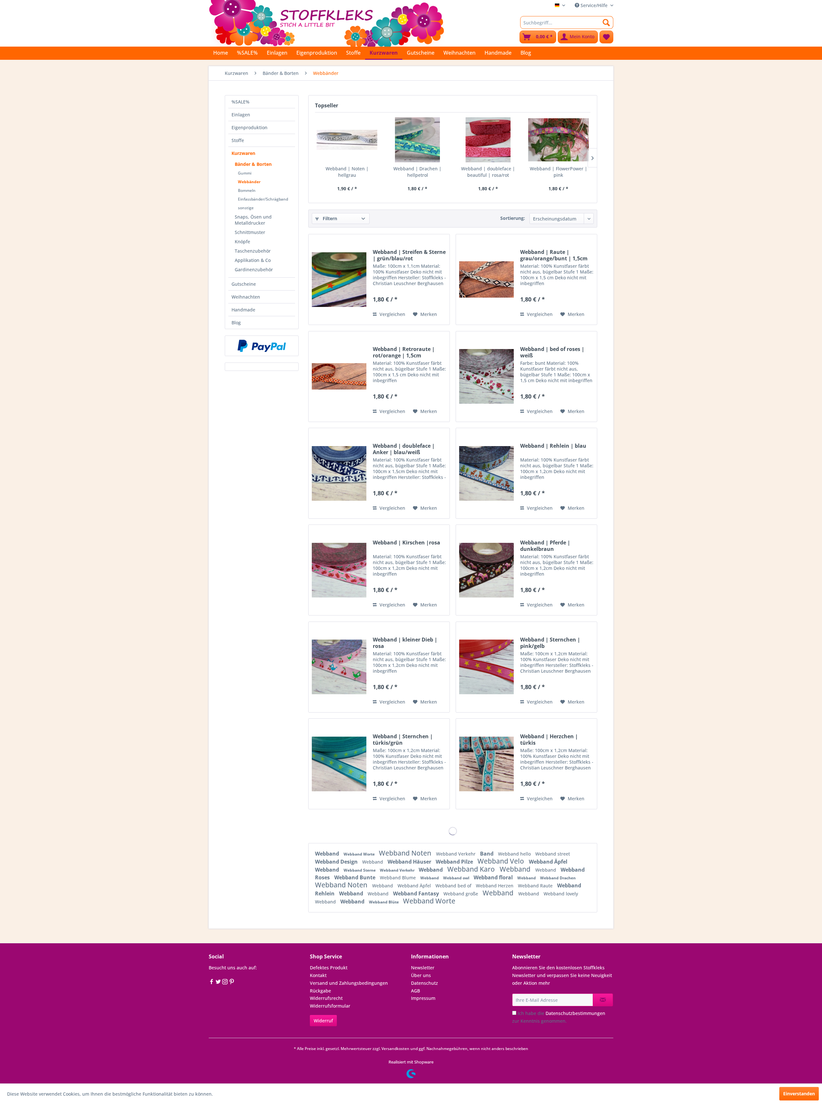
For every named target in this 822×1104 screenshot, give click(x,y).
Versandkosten (395, 1048)
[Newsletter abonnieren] (603, 999)
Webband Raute (536, 886)
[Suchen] (606, 22)
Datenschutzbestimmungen (575, 1013)
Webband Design (337, 861)
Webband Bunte (355, 877)
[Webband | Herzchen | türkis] (486, 764)
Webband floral (494, 877)
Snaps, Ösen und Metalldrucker (253, 220)
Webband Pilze (455, 861)
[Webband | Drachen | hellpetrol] (417, 139)
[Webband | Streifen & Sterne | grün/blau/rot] (339, 279)
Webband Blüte (384, 902)
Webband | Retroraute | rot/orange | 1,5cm (404, 352)
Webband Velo (501, 861)
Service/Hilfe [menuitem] (594, 5)
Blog (236, 322)
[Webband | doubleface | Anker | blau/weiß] (339, 473)
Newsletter (422, 968)
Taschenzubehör (253, 251)
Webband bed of (454, 886)
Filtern (329, 218)
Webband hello (515, 854)
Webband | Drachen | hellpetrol (417, 172)
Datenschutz (424, 983)
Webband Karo (471, 869)
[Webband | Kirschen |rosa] (339, 570)
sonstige (246, 208)
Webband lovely (561, 894)
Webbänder (249, 181)
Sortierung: (512, 218)
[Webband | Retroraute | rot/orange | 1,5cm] (339, 376)
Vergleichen (391, 314)
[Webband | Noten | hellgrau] (347, 139)
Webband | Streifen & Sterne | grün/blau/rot (409, 255)
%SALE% (240, 102)
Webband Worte (360, 854)
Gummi (244, 173)
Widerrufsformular (330, 1006)
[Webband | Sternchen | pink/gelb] (486, 667)
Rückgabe (320, 991)
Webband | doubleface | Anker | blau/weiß (404, 449)
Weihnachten (246, 297)
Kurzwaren (243, 153)
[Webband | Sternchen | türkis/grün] (339, 764)
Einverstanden (799, 1094)
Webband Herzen (495, 886)
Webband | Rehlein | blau (553, 446)
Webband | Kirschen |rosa (406, 542)
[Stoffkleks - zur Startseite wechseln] (326, 22)
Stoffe (238, 140)
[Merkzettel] (606, 37)
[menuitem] (566, 22)
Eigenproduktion (249, 127)
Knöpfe (242, 241)
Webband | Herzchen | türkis (549, 739)
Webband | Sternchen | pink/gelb (550, 642)
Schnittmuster (250, 232)
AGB (415, 991)
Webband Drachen (558, 878)
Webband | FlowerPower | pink (558, 172)
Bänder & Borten (253, 164)
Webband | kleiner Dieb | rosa (405, 642)
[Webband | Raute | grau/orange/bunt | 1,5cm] (486, 279)
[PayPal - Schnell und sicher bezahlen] (261, 346)
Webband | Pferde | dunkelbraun (545, 545)
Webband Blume (398, 878)
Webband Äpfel (548, 861)
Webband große (461, 894)
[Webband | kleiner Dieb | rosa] (339, 667)
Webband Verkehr (456, 854)
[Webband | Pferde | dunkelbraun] (486, 570)
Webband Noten (406, 852)
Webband (327, 853)
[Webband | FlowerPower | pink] (558, 139)
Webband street (552, 854)
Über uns (421, 975)
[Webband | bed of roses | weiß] (486, 376)
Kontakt (318, 975)
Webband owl (456, 878)
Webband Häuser (410, 861)
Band (487, 853)
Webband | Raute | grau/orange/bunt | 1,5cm (554, 255)
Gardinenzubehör (254, 269)
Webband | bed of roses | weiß (552, 352)
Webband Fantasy (416, 893)
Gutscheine (244, 284)
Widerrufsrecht (326, 998)
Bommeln (247, 190)
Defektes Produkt (328, 968)
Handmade (243, 310)
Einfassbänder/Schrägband (263, 199)
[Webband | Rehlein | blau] (486, 473)
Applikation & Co (253, 260)
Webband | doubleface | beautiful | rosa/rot (488, 172)
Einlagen (241, 115)
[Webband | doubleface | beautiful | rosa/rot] (488, 139)
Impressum (423, 998)
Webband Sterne (360, 870)
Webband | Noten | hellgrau (347, 172)
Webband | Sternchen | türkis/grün (403, 739)
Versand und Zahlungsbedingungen (349, 983)
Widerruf (323, 1021)
